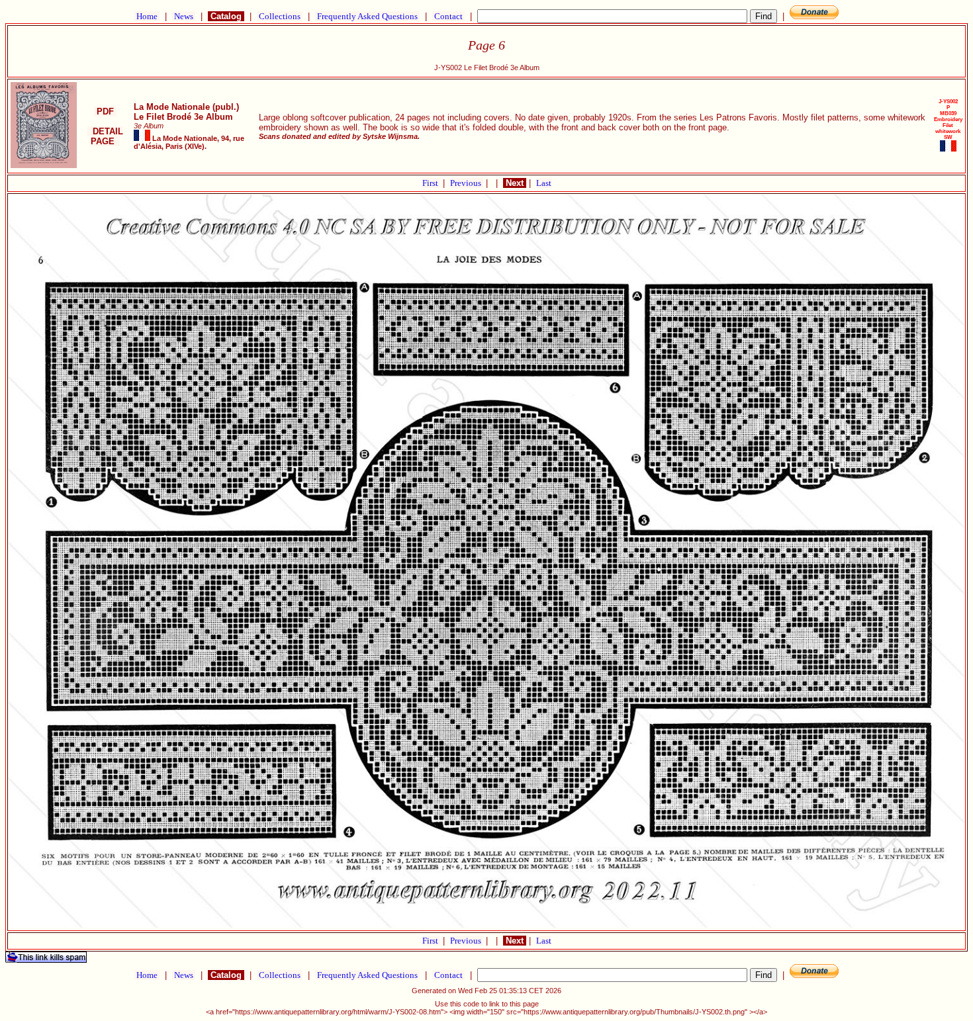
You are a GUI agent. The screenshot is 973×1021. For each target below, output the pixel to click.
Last (543, 183)
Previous (466, 183)
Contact (448, 16)
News (183, 16)
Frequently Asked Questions (367, 16)
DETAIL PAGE (105, 136)
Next (514, 183)
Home (147, 16)
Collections (279, 16)
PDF (105, 111)
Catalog (226, 16)
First (431, 183)
